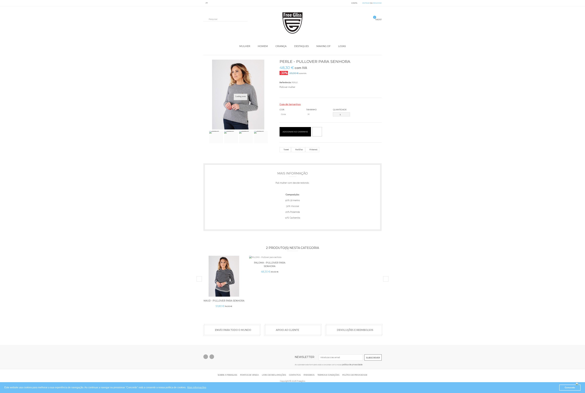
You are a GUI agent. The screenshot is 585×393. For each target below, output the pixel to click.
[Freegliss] (292, 23)
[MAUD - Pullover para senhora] (224, 276)
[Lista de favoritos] (366, 19)
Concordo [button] (570, 387)
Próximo (270, 138)
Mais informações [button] (196, 387)
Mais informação (292, 173)
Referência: (285, 82)
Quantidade (340, 109)
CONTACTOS (295, 375)
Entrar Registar (372, 3)
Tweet (286, 149)
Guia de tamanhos (290, 104)
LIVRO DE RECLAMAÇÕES (274, 375)
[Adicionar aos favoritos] (239, 291)
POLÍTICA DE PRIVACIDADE (354, 375)
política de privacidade (352, 364)
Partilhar (299, 149)
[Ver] (239, 284)
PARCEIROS (309, 375)
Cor (282, 109)
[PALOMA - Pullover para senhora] (269, 257)
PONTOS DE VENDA (249, 375)
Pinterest (313, 149)
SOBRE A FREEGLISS (227, 375)
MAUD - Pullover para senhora (224, 300)
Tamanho (311, 109)
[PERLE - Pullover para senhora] (216, 137)
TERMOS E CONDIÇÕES (328, 375)
